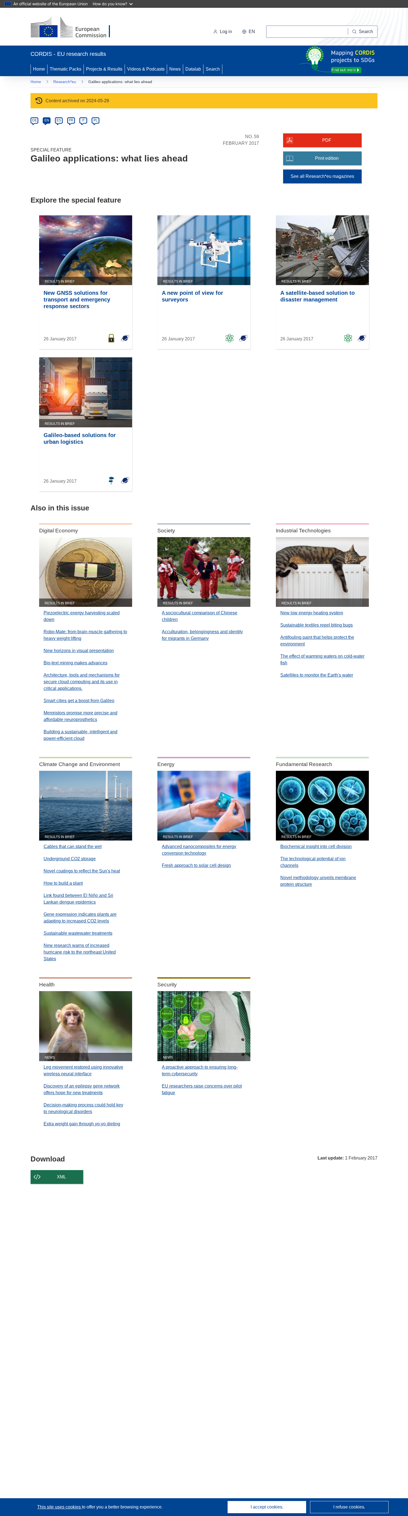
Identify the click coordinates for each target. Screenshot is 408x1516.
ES (59, 120)
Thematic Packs (65, 69)
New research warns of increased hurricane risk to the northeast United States (80, 952)
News (175, 69)
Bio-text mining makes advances (75, 662)
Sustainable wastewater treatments (78, 933)
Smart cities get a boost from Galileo (79, 700)
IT (83, 120)
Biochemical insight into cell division (316, 846)
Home (39, 69)
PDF (326, 140)
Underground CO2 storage (70, 858)
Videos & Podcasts (146, 69)
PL (96, 120)
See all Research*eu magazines (322, 176)
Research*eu (64, 81)
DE (34, 120)
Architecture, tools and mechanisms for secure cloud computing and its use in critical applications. (82, 682)
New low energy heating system (311, 612)
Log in (226, 31)
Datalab (193, 69)
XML (61, 1177)
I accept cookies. (267, 1507)
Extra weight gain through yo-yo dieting (82, 1123)
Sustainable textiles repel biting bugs (316, 625)
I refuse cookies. (349, 1507)
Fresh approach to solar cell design (196, 865)
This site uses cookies (59, 1507)
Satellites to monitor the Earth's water (316, 675)
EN (46, 120)
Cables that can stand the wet (73, 846)
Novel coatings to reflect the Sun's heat (82, 871)
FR (71, 120)
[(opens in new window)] (75, 28)
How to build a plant (63, 883)
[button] (249, 32)
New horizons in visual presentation (79, 650)
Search (213, 69)
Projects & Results (104, 69)
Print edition (327, 158)
